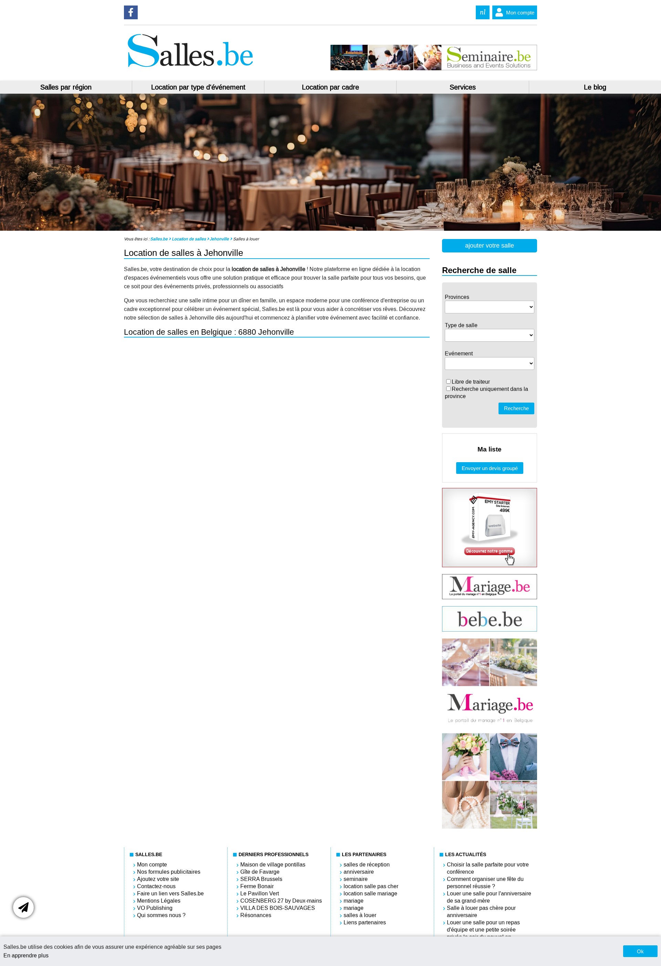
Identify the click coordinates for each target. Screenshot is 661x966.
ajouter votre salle (489, 245)
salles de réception (367, 864)
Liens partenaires (365, 922)
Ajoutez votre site (158, 879)
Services (463, 87)
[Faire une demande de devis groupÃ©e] (23, 907)
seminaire (356, 879)
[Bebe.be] (489, 629)
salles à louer (360, 915)
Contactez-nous (156, 886)
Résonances (255, 915)
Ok (640, 951)
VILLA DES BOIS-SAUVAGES (277, 908)
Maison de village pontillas (272, 864)
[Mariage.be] (489, 826)
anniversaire (359, 871)
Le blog (595, 87)
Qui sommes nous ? (161, 915)
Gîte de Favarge (260, 871)
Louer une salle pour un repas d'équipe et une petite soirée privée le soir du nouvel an (483, 930)
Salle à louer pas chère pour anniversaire (481, 911)
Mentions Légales (158, 900)
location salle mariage (370, 893)
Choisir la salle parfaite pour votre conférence (488, 868)
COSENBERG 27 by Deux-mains (281, 900)
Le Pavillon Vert (259, 893)
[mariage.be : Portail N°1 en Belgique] (489, 597)
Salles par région (66, 87)
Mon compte (520, 12)
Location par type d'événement (198, 87)
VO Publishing (154, 908)
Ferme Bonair (257, 886)
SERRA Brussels (261, 879)
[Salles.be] (190, 68)
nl (482, 12)
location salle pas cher (371, 886)
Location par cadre (330, 87)
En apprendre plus (26, 955)
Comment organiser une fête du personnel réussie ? (485, 882)
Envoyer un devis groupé (490, 468)
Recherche (516, 408)
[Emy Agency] (489, 565)
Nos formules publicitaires (168, 871)
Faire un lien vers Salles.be (170, 893)
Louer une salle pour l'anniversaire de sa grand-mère (489, 897)
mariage (354, 900)
